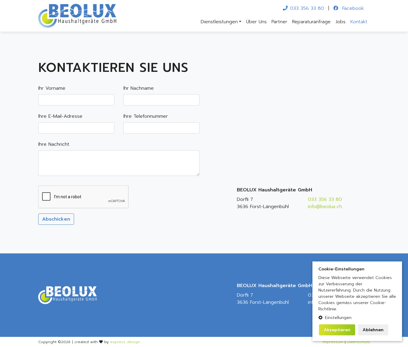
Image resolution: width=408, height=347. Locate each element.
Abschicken (56, 219)
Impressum (333, 342)
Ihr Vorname (51, 88)
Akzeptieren (337, 330)
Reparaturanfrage (311, 21)
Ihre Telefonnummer (145, 116)
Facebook (352, 8)
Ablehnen (373, 330)
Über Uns (256, 21)
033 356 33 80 (307, 8)
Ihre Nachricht (53, 144)
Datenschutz (358, 342)
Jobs (340, 21)
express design (125, 342)
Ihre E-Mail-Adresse (60, 116)
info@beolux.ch (325, 206)
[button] (357, 318)
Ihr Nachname (138, 88)
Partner (279, 21)
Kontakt (358, 21)
